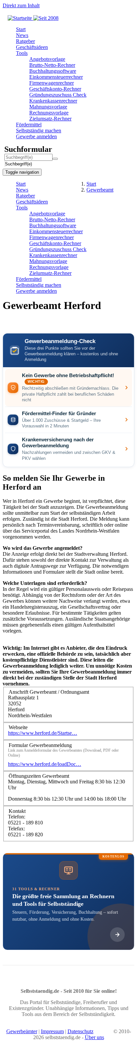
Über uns (94, 1037)
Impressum (52, 1031)
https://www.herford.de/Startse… (42, 733)
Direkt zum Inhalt (21, 5)
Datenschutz (80, 1031)
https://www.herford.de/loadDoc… (44, 764)
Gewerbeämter (21, 1031)
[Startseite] (33, 18)
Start (91, 184)
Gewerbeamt (99, 190)
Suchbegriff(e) (5, 163)
